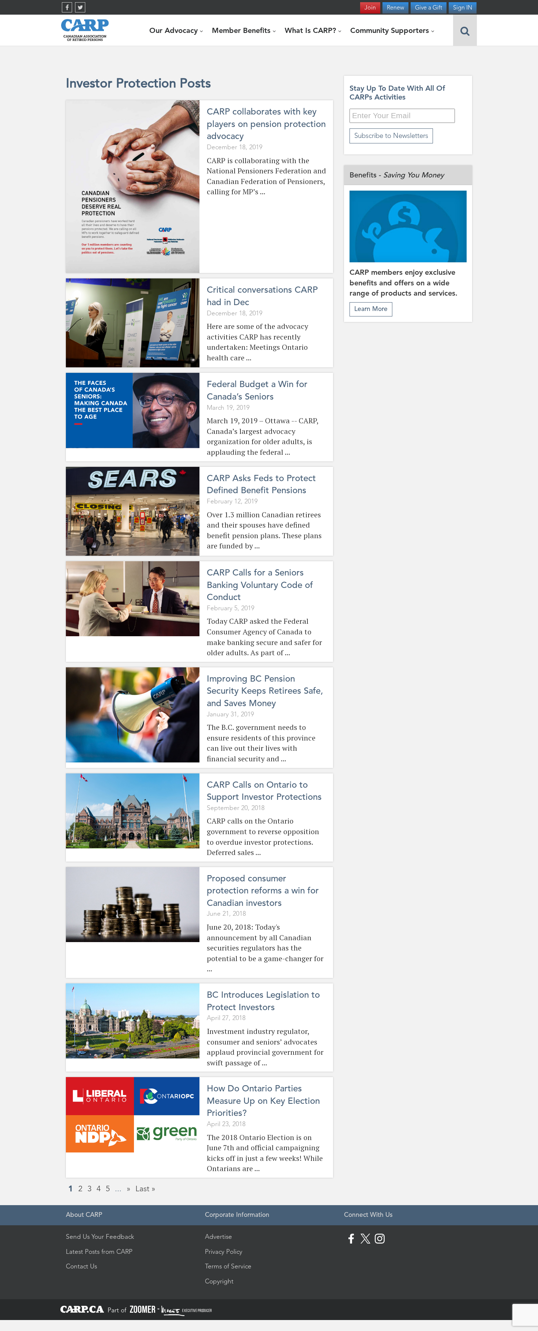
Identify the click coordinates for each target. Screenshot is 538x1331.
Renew (395, 7)
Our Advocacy (174, 30)
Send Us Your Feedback (100, 1236)
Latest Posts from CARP (99, 1251)
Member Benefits (242, 30)
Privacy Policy (223, 1251)
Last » (145, 1188)
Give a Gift (428, 7)
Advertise (218, 1236)
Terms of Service (228, 1266)
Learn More (371, 309)
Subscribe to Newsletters (391, 135)
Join (370, 7)
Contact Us (81, 1266)
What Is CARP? (311, 30)
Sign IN (462, 7)
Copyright (219, 1281)
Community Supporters (390, 30)
